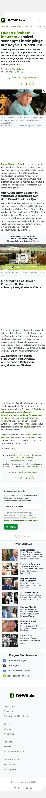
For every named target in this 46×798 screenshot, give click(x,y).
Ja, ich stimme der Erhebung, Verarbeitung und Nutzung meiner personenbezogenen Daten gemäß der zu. (21, 516)
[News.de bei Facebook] (23, 787)
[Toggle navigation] (42, 20)
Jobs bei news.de (11, 759)
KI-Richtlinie (9, 764)
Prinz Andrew (36, 455)
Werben (7, 724)
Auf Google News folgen (18, 670)
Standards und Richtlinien (16, 716)
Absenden (11, 526)
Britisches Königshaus (20, 455)
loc (2, 448)
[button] (23, 78)
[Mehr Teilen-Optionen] (31, 84)
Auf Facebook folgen (16, 660)
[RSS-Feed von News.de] (31, 787)
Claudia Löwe (18, 69)
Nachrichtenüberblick (14, 751)
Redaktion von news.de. (28, 466)
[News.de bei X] (27, 787)
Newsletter (9, 734)
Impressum (9, 706)
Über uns (8, 729)
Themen (8, 746)
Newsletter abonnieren (18, 675)
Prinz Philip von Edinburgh (22, 458)
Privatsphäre (10, 769)
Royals (30, 460)
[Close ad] (2, 14)
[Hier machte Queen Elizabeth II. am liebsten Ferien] (23, 257)
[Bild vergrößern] (44, 91)
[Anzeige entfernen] (44, 789)
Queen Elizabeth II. (19, 460)
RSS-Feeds (8, 741)
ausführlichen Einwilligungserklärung (20, 520)
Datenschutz (10, 711)
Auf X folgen (13, 665)
